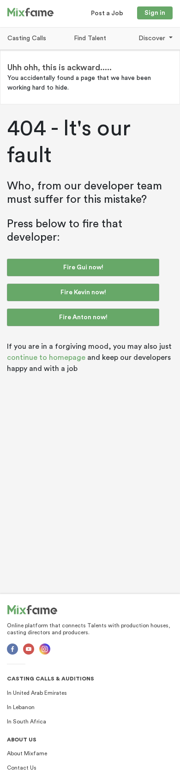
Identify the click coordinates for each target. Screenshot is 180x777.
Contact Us (21, 768)
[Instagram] (44, 649)
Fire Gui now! (83, 267)
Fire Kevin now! (83, 292)
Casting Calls (26, 38)
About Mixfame (27, 753)
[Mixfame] (32, 610)
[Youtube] (28, 649)
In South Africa (26, 721)
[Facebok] (12, 649)
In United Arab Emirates (37, 693)
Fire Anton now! (83, 317)
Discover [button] (152, 38)
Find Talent (90, 38)
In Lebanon (21, 707)
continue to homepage (46, 357)
